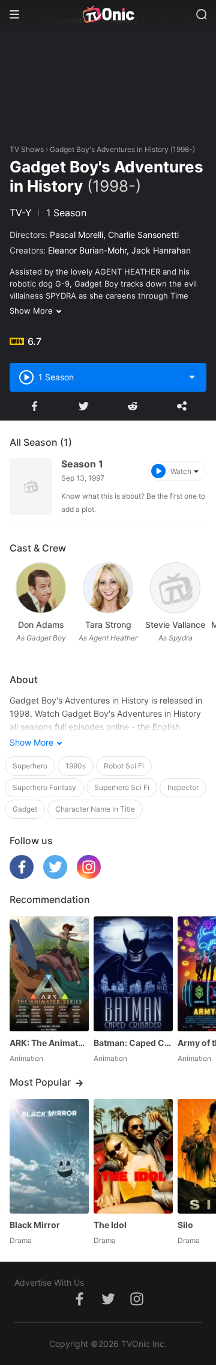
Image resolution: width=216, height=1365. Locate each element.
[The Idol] (133, 1156)
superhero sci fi (121, 787)
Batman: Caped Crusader (133, 1043)
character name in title (95, 808)
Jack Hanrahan (161, 250)
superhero (30, 765)
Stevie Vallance (175, 624)
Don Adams (41, 624)
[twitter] (55, 876)
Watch (180, 471)
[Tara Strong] (108, 587)
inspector (183, 787)
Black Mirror (35, 1225)
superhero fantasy (44, 787)
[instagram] (89, 876)
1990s (75, 765)
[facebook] (22, 876)
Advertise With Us (49, 1282)
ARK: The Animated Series (49, 1043)
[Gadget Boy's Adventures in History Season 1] (31, 486)
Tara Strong (108, 624)
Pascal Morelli (76, 235)
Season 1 (82, 464)
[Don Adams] (40, 587)
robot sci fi (124, 765)
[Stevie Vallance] (175, 587)
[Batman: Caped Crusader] (133, 973)
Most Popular (40, 1082)
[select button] (192, 377)
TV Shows (27, 149)
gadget (25, 808)
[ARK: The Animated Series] (49, 973)
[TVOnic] (108, 14)
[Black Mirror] (49, 1156)
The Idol (110, 1225)
